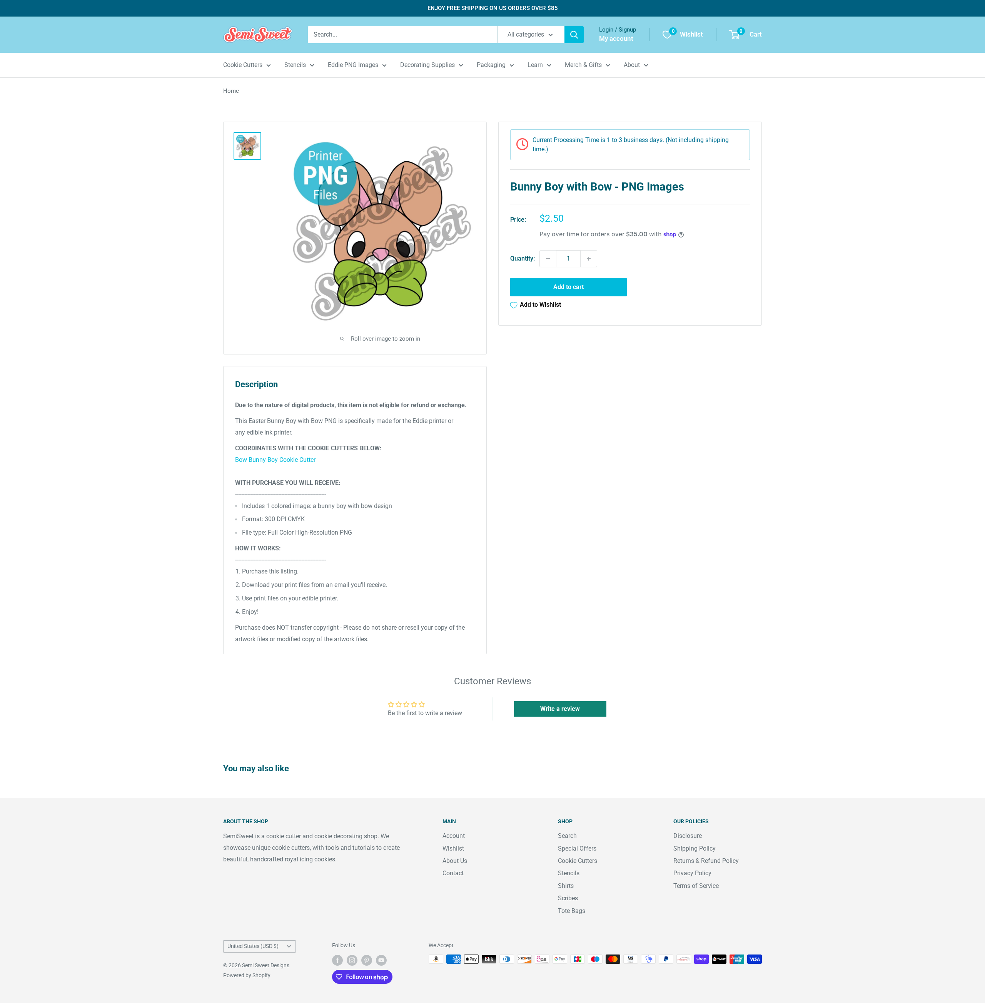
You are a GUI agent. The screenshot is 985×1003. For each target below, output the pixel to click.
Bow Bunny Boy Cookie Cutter (275, 459)
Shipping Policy (694, 848)
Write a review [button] (560, 708)
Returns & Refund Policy (706, 860)
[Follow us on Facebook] (337, 960)
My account (616, 38)
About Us (454, 860)
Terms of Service (696, 885)
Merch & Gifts (583, 65)
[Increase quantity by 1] (589, 259)
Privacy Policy (692, 873)
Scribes (568, 898)
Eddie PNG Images (353, 65)
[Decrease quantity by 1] (548, 259)
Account (453, 835)
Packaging (491, 65)
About (632, 65)
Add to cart (568, 287)
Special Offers (577, 848)
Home (231, 90)
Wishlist (453, 848)
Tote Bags (571, 910)
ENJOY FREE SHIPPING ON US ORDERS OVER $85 (492, 8)
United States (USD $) (253, 946)
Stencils (295, 65)
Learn (535, 65)
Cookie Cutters (242, 65)
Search (567, 835)
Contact (453, 873)
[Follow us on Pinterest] (366, 960)
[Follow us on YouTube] (381, 960)
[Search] (574, 34)
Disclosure (687, 835)
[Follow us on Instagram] (352, 960)
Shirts (566, 885)
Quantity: (522, 258)
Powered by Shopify (246, 975)
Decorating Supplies (427, 65)
